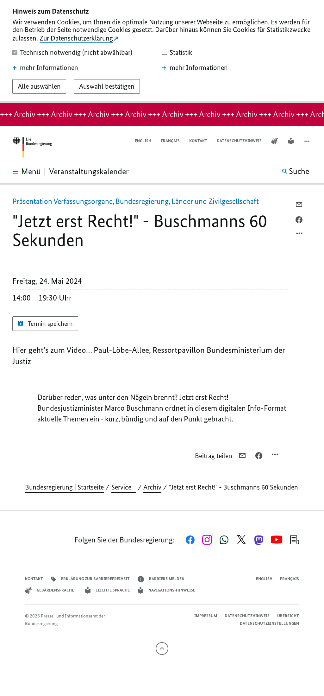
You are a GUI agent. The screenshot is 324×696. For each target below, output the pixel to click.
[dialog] (162, 51)
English (143, 140)
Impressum (205, 615)
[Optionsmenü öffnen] (299, 235)
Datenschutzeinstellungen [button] (269, 623)
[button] (307, 141)
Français (170, 140)
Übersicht (288, 615)
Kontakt (198, 140)
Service (123, 487)
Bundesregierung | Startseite (64, 487)
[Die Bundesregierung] (32, 147)
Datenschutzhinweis (239, 140)
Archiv (152, 487)
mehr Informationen (49, 68)
